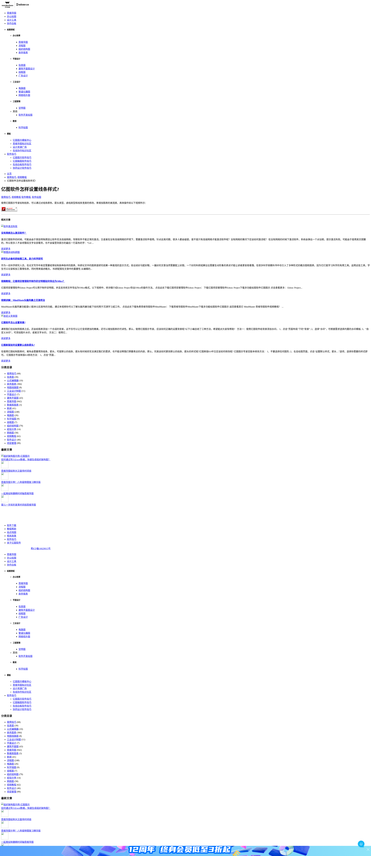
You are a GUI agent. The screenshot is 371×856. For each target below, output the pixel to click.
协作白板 (11, 23)
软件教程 (26, 197)
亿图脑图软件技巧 (22, 161)
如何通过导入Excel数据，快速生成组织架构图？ (25, 459)
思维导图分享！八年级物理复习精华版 (21, 482)
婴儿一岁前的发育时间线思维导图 (18, 505)
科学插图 (11, 419)
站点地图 (11, 532)
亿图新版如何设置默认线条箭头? (18, 345)
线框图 (22, 72)
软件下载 (11, 525)
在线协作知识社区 (22, 150)
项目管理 (11, 443)
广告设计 (23, 75)
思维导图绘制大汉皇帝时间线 (16, 471)
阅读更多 (5, 248)
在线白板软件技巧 (22, 164)
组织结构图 (24, 49)
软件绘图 (36, 197)
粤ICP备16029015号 (41, 548)
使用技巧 (5, 197)
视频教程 (16, 197)
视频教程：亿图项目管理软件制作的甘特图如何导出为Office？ (33, 281)
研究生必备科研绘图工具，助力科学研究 (22, 258)
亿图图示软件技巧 (22, 157)
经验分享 (11, 429)
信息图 (22, 65)
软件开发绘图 (25, 115)
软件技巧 (11, 154)
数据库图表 (13, 405)
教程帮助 (11, 529)
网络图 (10, 432)
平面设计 (11, 394)
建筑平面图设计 (27, 68)
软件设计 (11, 439)
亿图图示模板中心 (22, 140)
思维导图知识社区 (22, 143)
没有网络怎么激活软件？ (14, 233)
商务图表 (11, 384)
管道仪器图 (24, 91)
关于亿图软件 (14, 543)
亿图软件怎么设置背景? (13, 322)
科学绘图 (23, 127)
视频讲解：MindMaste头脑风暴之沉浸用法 (23, 300)
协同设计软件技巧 (22, 168)
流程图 (22, 45)
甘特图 (22, 108)
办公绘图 (11, 16)
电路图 (22, 88)
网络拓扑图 (24, 95)
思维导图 (11, 13)
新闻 (9, 408)
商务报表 (23, 52)
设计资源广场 (20, 147)
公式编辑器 (13, 380)
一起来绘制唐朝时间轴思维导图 (17, 493)
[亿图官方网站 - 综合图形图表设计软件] (15, 7)
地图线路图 (13, 387)
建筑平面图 (13, 398)
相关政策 (11, 536)
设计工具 (11, 20)
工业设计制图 (14, 391)
